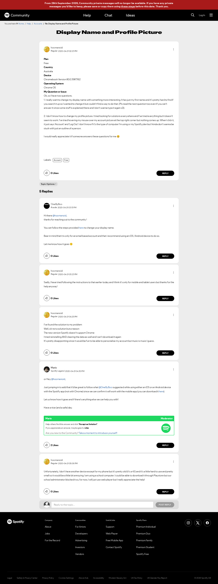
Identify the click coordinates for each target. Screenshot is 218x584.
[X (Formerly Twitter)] (197, 522)
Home (21, 23)
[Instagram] (188, 522)
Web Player (112, 533)
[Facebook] (207, 522)
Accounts (38, 23)
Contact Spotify (114, 547)
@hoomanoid (59, 215)
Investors (80, 547)
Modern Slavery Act (117, 578)
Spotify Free (142, 554)
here (81, 227)
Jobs (47, 533)
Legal (9, 578)
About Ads (83, 578)
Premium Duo (143, 533)
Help (87, 15)
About (48, 526)
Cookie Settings (66, 578)
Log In (202, 15)
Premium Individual (146, 526)
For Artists (80, 526)
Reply (165, 173)
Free (66, 160)
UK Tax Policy (136, 578)
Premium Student (145, 547)
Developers (81, 533)
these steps (128, 6)
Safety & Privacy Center (27, 578)
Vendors (79, 554)
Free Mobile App (114, 540)
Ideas (130, 15)
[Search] (192, 15)
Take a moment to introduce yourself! (98, 433)
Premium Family (144, 540)
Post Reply (165, 504)
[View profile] (47, 49)
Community (20, 15)
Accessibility (98, 578)
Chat (108, 15)
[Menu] (211, 15)
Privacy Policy (48, 578)
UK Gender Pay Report (157, 578)
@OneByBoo (105, 387)
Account (57, 160)
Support (110, 526)
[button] (173, 49)
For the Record (52, 540)
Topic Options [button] (48, 184)
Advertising (81, 540)
